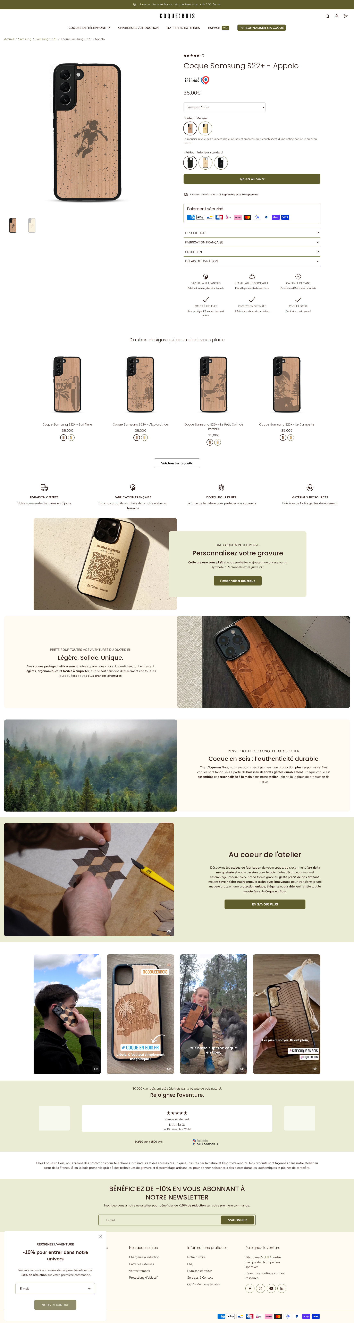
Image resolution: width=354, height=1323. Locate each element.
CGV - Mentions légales (203, 1284)
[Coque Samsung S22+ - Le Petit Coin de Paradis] (213, 384)
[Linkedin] (281, 1288)
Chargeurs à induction (144, 1257)
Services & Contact (200, 1277)
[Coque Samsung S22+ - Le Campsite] (286, 384)
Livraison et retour (199, 1271)
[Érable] (205, 128)
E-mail (110, 1220)
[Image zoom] (87, 132)
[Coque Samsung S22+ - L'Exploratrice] (140, 384)
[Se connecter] (336, 16)
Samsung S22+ (46, 39)
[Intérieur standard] (190, 162)
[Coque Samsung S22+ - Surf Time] (67, 384)
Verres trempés (139, 1271)
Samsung (24, 39)
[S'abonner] (89, 1288)
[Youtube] (271, 1288)
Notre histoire (196, 1257)
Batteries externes (141, 1264)
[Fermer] (101, 1236)
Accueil (9, 39)
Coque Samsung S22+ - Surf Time (67, 424)
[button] (252, 179)
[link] (55, 1305)
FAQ (190, 1264)
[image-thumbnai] (13, 225)
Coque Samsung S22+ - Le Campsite (286, 424)
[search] (327, 16)
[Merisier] (190, 128)
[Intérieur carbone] (220, 162)
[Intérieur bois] (205, 162)
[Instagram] (260, 1288)
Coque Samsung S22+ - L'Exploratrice (140, 424)
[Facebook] (249, 1288)
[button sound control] (169, 931)
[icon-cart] (345, 16)
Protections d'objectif (143, 1277)
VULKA (266, 1257)
